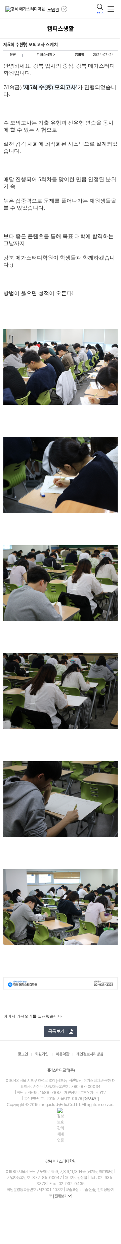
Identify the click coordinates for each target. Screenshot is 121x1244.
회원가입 (41, 1054)
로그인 (23, 1054)
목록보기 (57, 1031)
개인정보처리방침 (89, 1054)
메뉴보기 (111, 9)
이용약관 (62, 1054)
